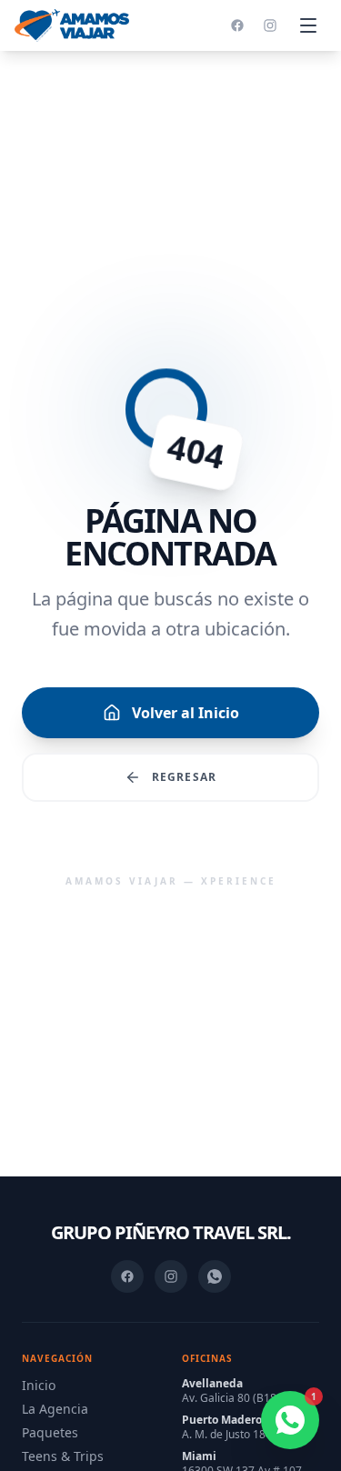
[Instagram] (270, 25)
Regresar (184, 777)
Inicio (38, 1385)
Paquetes (50, 1432)
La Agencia (55, 1408)
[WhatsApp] (214, 1276)
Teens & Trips (63, 1456)
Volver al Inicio (185, 713)
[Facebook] (237, 25)
